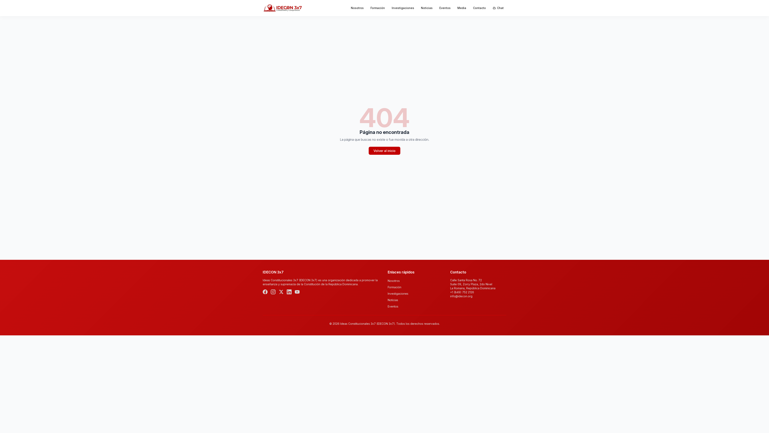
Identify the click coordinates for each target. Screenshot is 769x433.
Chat (500, 8)
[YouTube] (297, 291)
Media (461, 8)
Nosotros (357, 8)
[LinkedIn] (289, 291)
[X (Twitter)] (281, 291)
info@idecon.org (461, 296)
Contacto (479, 8)
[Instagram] (273, 291)
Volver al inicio (384, 151)
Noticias (427, 8)
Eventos (445, 8)
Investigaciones (403, 8)
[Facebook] (265, 291)
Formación (377, 8)
